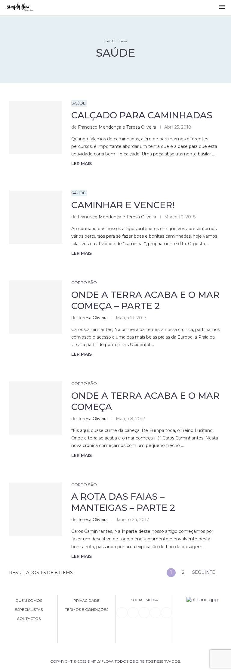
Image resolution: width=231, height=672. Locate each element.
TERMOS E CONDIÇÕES (86, 609)
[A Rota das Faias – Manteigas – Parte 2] (35, 509)
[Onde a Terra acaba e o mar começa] (35, 408)
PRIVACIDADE (86, 600)
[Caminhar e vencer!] (35, 217)
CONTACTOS (29, 618)
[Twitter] (166, 612)
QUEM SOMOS (28, 600)
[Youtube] (155, 612)
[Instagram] (144, 612)
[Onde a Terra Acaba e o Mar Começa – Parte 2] (35, 307)
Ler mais (81, 163)
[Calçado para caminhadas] (35, 127)
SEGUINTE (204, 572)
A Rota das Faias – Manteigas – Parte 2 (123, 502)
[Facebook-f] (133, 612)
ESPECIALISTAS (29, 609)
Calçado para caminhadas (141, 115)
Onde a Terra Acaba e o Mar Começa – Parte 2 (145, 300)
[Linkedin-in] (121, 612)
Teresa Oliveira (93, 317)
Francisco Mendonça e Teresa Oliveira (117, 127)
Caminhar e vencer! (123, 205)
